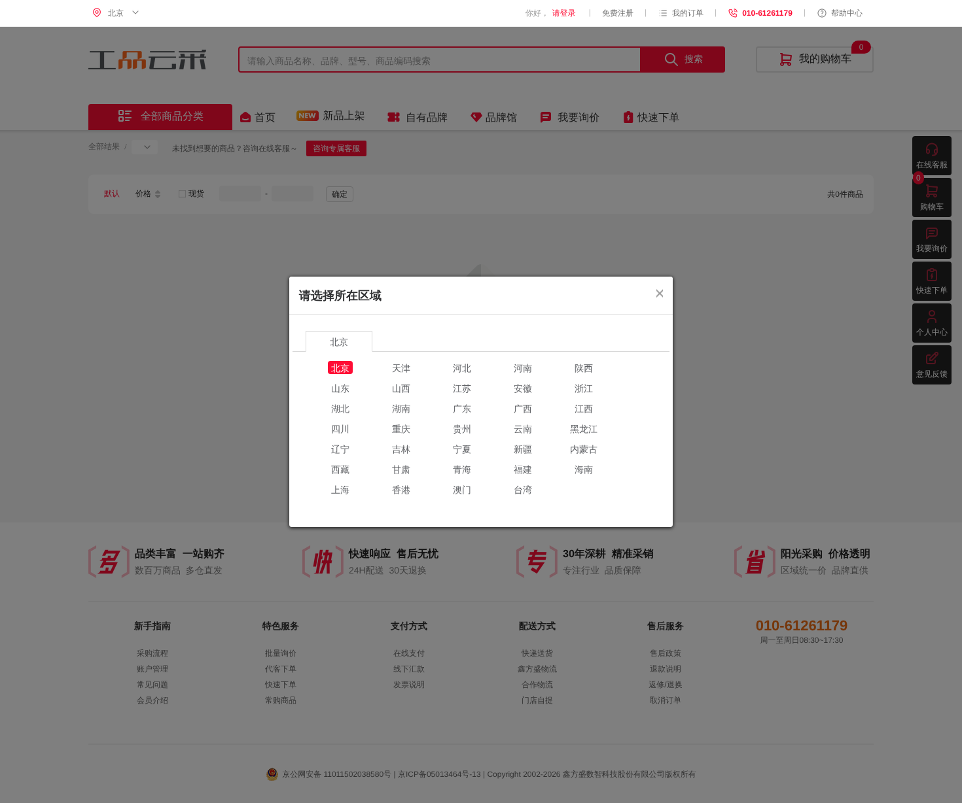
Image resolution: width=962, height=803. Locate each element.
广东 (462, 408)
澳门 (462, 489)
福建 (523, 468)
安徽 (523, 387)
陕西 (584, 367)
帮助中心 (847, 13)
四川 (340, 428)
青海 (462, 468)
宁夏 (462, 448)
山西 (401, 387)
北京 (340, 367)
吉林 (401, 448)
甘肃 (401, 468)
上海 (340, 489)
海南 (584, 468)
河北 (462, 367)
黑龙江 (583, 428)
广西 (523, 408)
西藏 (340, 468)
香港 (401, 489)
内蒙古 (583, 448)
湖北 (340, 408)
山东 (340, 387)
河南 (523, 367)
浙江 (584, 387)
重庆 (401, 428)
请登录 (564, 13)
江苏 (462, 387)
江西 (584, 408)
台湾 (523, 489)
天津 (401, 367)
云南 (523, 428)
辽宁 (340, 448)
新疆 (523, 448)
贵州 (462, 428)
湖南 (401, 408)
